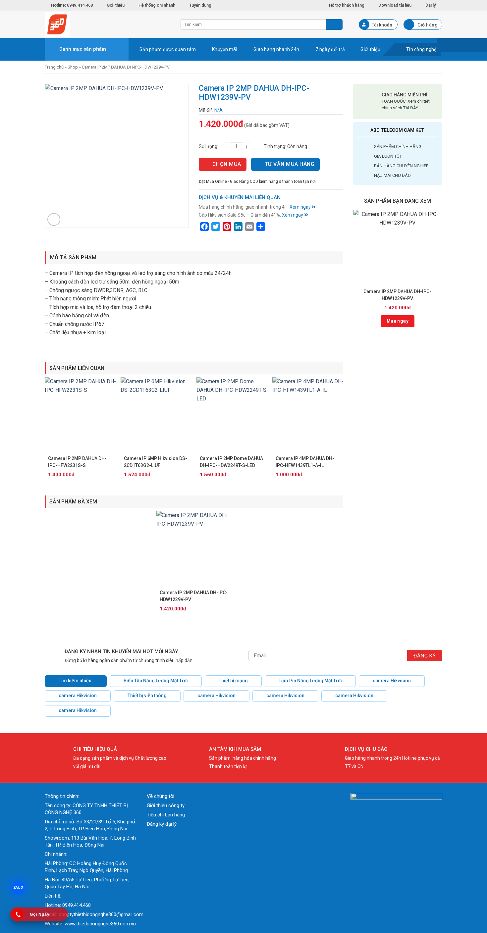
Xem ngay (301, 207)
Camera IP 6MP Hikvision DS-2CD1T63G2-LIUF (155, 462)
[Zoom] (53, 219)
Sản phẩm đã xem (73, 501)
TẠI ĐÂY (410, 107)
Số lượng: (208, 146)
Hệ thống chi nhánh (156, 5)
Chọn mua (226, 164)
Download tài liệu (394, 5)
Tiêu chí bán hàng (166, 815)
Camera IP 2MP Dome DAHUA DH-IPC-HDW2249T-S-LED (231, 462)
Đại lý (430, 5)
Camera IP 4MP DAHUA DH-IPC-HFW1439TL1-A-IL (305, 462)
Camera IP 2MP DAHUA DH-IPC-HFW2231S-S (77, 462)
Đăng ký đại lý (162, 824)
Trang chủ (54, 67)
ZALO (18, 887)
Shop (73, 67)
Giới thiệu (116, 5)
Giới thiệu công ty (166, 805)
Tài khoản (382, 24)
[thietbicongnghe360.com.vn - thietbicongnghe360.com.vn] (108, 24)
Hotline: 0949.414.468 (72, 5)
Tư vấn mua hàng (289, 164)
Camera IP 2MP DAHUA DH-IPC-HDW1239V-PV (397, 295)
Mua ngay (397, 321)
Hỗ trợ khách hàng (346, 5)
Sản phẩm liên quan (76, 368)
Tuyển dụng (200, 5)
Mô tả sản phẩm (73, 257)
